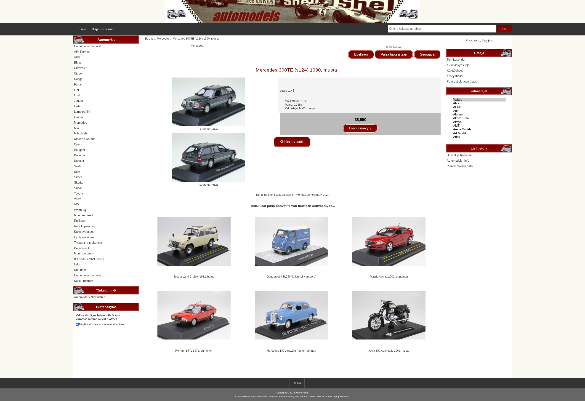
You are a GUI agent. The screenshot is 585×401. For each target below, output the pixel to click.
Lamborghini (82, 111)
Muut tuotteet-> (84, 253)
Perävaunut (81, 248)
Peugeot (79, 150)
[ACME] (479, 107)
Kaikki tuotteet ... (85, 281)
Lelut (77, 264)
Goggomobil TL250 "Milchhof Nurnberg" (291, 276)
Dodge (78, 79)
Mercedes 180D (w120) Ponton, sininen (291, 350)
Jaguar (78, 100)
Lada (77, 106)
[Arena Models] (479, 129)
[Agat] (479, 111)
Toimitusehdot (456, 59)
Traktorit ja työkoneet (88, 242)
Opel (77, 144)
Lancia (78, 117)
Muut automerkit (85, 215)
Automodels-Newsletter (89, 297)
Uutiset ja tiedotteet (460, 155)
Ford (77, 95)
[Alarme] (479, 114)
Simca (78, 177)
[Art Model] (479, 133)
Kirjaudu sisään (103, 29)
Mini (77, 128)
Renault (79, 161)
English (486, 41)
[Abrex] (479, 103)
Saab (77, 166)
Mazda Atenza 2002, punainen (389, 276)
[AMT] (479, 126)
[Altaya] (479, 122)
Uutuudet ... (82, 270)
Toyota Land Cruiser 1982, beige (194, 276)
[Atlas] (479, 137)
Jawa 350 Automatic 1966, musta (388, 350)
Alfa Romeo (82, 51)
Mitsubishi (81, 133)
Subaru (78, 188)
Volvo (77, 199)
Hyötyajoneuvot (84, 237)
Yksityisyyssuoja (458, 65)
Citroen (78, 73)
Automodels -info (458, 160)
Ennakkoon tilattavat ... (89, 275)
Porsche (79, 155)
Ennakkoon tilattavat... (89, 46)
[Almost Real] (479, 118)
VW (76, 204)
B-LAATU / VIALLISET (89, 259)
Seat (77, 172)
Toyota (78, 193)
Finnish (471, 41)
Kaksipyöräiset (84, 231)
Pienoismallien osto (460, 166)
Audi (77, 57)
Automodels (301, 392)
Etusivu (81, 29)
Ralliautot (80, 220)
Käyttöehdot (455, 70)
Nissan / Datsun (84, 139)
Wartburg (80, 210)
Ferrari (78, 84)
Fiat (76, 90)
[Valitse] (479, 100)
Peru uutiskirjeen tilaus (462, 81)
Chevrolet (80, 68)
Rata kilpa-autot (84, 226)
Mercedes (163, 38)
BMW (77, 62)
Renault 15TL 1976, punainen (194, 350)
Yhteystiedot (455, 76)
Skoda (78, 182)
